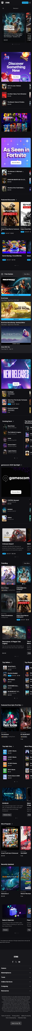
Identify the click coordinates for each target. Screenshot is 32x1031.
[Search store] (3, 8)
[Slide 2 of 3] (16, 265)
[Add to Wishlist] (22, 14)
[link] (16, 77)
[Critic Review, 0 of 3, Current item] (14, 458)
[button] (16, 122)
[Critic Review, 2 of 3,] (17, 458)
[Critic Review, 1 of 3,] (16, 458)
